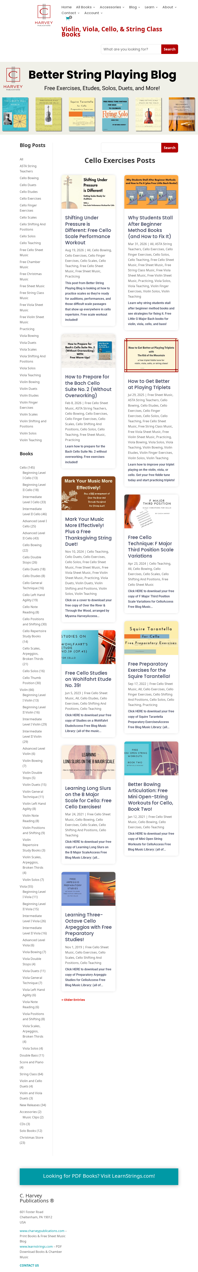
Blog (133, 7)
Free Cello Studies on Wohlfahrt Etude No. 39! (88, 679)
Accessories (110, 7)
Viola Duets (28, 343)
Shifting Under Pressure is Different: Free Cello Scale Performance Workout (88, 230)
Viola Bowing (29, 336)
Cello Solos (28, 236)
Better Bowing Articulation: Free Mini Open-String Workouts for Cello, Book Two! (150, 796)
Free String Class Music (155, 426)
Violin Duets (28, 389)
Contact (68, 13)
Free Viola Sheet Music (144, 432)
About (167, 7)
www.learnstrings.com (36, 1246)
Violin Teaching (31, 440)
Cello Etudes (29, 192)
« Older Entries (73, 1000)
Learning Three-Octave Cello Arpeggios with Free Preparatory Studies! (88, 927)
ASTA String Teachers (90, 408)
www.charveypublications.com (42, 1231)
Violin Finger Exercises (156, 452)
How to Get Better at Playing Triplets (149, 384)
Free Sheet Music (32, 286)
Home (66, 7)
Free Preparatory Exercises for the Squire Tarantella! (149, 670)
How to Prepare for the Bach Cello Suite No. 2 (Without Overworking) (88, 386)
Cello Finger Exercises (81, 419)
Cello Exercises (30, 198)
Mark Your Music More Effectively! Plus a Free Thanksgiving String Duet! (88, 531)
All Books (84, 7)
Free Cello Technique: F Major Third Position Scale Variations (151, 546)
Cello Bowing (29, 178)
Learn (149, 7)
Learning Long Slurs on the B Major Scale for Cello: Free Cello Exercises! (88, 797)
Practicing (27, 329)
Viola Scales (28, 349)
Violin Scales (29, 414)
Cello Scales (28, 217)
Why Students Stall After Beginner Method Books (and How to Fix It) (150, 227)
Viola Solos (28, 368)
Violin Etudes (29, 395)
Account (91, 13)
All (21, 159)
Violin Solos (28, 433)
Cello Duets (28, 185)
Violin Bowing (30, 382)
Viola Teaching (30, 375)
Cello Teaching (30, 243)
